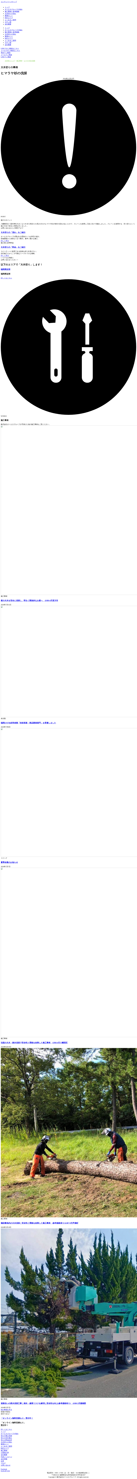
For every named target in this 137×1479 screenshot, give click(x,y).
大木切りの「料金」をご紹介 (13, 247)
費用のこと (9, 16)
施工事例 (19, 61)
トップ (7, 7)
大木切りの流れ (10, 13)
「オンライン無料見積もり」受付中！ (17, 1418)
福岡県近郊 (5, 269)
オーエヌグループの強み (13, 9)
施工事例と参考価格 (12, 11)
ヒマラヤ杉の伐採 (29, 61)
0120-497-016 (5, 1471)
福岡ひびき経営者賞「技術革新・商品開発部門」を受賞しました (28, 723)
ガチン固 (8, 22)
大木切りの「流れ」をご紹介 (13, 232)
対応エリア (9, 18)
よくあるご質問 (10, 20)
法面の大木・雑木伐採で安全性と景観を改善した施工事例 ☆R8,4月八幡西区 (34, 1043)
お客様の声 (5, 1452)
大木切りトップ (10, 61)
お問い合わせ (5, 1465)
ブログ (3, 1463)
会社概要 (8, 24)
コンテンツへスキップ (9, 2)
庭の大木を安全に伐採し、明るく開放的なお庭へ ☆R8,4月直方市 (29, 600)
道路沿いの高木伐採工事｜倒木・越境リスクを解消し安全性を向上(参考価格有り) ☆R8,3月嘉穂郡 (43, 1403)
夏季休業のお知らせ (9, 862)
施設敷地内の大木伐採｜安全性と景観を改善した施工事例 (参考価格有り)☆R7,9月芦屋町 (39, 1223)
